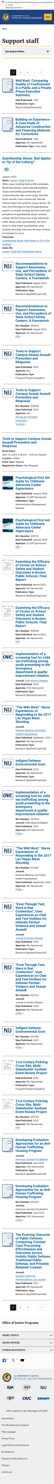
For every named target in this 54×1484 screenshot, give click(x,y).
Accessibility (8, 1418)
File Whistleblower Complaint (15, 1425)
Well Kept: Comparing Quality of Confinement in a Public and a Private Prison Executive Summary (33, 88)
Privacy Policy (8, 1438)
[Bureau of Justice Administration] (10, 1390)
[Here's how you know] (27, 5)
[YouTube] (23, 1361)
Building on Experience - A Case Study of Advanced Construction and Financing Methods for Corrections (34, 127)
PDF (18, 336)
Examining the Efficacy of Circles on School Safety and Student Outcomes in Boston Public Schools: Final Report (33, 571)
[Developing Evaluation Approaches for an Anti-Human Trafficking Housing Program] (7, 1151)
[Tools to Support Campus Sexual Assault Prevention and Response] (7, 354)
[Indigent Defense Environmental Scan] (7, 764)
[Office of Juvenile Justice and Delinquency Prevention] (10, 1400)
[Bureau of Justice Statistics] (26, 1391)
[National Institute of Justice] (43, 1390)
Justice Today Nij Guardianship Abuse (22, 251)
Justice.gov (7, 1472)
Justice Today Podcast (22, 180)
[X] (14, 1361)
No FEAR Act (8, 1452)
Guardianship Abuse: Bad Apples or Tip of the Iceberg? (26, 160)
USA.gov (6, 1465)
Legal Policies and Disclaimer (15, 1445)
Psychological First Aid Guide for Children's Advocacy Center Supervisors (33, 483)
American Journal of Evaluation (32, 1159)
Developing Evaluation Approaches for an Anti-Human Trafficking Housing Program (33, 1145)
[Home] (27, 17)
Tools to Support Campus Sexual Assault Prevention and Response (33, 356)
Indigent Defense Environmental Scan (30, 762)
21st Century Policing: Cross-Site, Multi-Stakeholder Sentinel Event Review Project (32, 1067)
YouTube (20, 424)
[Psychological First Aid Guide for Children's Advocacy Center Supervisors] (7, 483)
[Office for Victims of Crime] (27, 1400)
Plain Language (9, 1432)
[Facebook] (5, 1361)
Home (4, 29)
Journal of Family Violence (29, 938)
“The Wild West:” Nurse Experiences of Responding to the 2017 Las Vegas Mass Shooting (33, 714)
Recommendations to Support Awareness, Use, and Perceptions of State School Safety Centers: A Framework (33, 271)
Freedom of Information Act (14, 1458)
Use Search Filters (14, 51)
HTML (19, 833)
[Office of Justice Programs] (6, 17)
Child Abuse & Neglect (36, 680)
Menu (48, 17)
